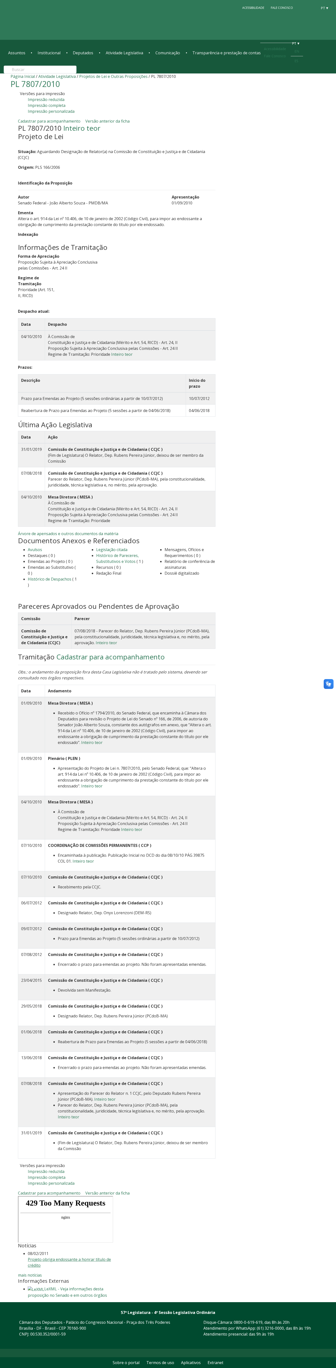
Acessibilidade (253, 8)
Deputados (83, 53)
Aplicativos (191, 1362)
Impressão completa (46, 105)
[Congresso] (303, 7)
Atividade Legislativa (124, 53)
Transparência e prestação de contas (226, 53)
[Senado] (312, 7)
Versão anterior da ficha (107, 121)
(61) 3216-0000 (270, 1328)
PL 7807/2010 (35, 84)
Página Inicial (23, 76)
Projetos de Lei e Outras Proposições (113, 76)
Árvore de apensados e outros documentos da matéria (68, 533)
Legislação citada (111, 549)
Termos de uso (160, 1362)
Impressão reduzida (46, 99)
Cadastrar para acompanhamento (50, 121)
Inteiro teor (81, 128)
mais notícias (30, 1275)
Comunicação (167, 53)
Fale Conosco (282, 8)
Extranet (215, 1362)
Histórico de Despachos (49, 579)
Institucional (49, 53)
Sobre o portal (126, 1362)
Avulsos (35, 549)
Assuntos (16, 53)
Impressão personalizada (51, 111)
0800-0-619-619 (248, 1322)
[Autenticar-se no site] (323, 1342)
